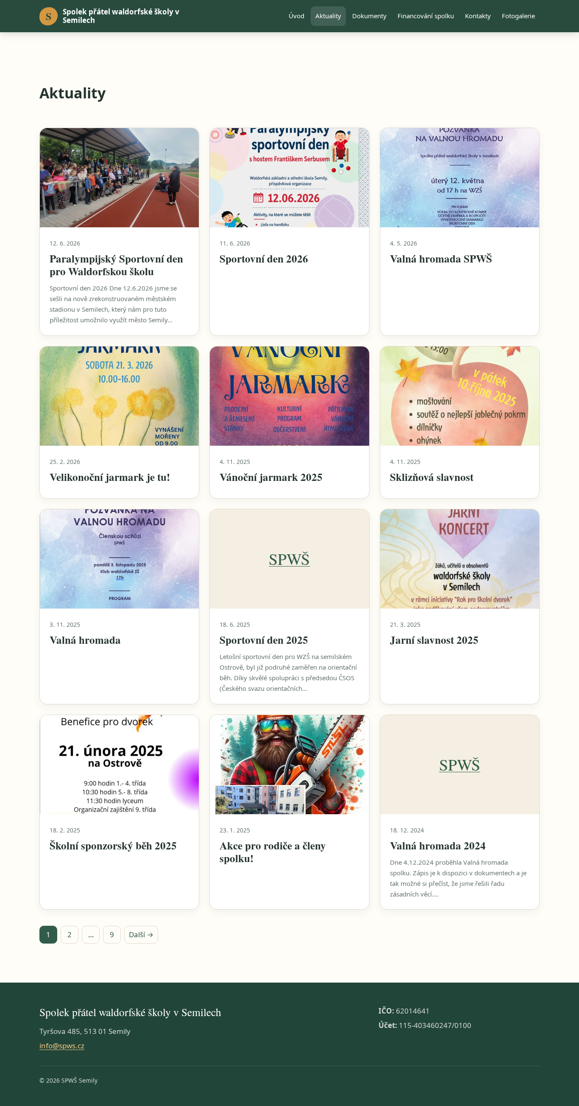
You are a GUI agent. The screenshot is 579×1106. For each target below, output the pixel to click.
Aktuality (328, 15)
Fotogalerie (518, 15)
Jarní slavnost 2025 (434, 640)
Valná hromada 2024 (438, 845)
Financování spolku (426, 15)
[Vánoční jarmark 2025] (289, 396)
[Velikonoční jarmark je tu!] (119, 396)
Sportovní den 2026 (264, 258)
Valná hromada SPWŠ (441, 258)
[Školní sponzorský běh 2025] (119, 765)
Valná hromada (85, 640)
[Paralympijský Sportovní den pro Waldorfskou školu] (119, 178)
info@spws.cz (61, 1045)
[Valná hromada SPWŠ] (459, 178)
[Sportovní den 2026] (289, 178)
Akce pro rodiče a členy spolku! (273, 852)
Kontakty (478, 15)
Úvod (296, 15)
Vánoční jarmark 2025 (271, 477)
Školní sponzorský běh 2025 (113, 845)
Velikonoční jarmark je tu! (110, 477)
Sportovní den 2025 (264, 640)
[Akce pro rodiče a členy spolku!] (289, 765)
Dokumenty (369, 15)
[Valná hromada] (119, 559)
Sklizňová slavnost (431, 477)
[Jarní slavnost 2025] (459, 559)
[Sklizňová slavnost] (459, 396)
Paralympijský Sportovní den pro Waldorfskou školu (116, 265)
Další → (141, 934)
